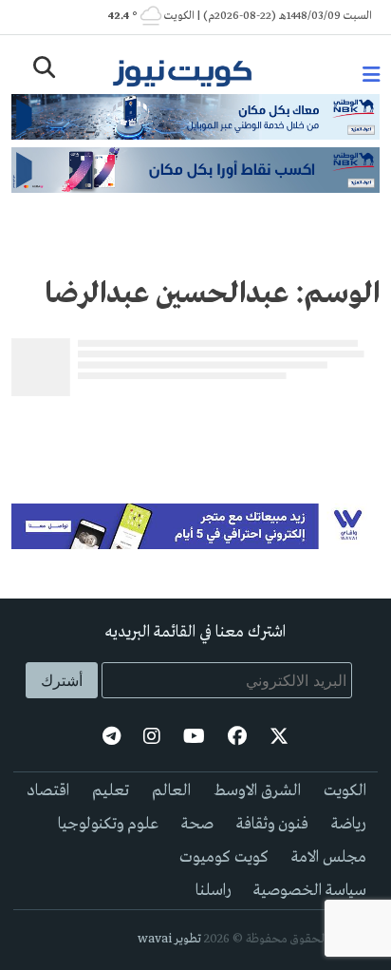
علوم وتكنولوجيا (108, 824)
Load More (195, 434)
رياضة (348, 824)
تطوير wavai (169, 939)
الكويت (345, 791)
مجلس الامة (328, 857)
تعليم (110, 791)
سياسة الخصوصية (309, 891)
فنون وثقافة (272, 824)
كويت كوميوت (224, 857)
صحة (197, 824)
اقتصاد (48, 791)
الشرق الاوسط (257, 791)
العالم (171, 791)
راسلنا (213, 891)
